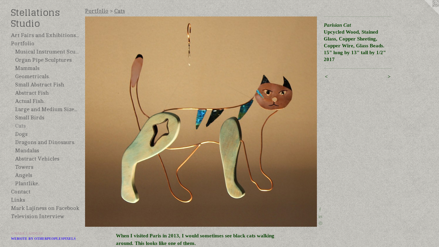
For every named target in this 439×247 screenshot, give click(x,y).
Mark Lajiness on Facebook (45, 208)
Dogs (21, 134)
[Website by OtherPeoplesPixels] (425, 13)
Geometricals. (32, 76)
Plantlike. (27, 183)
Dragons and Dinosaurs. (45, 142)
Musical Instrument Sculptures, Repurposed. (47, 52)
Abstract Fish (32, 93)
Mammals (27, 68)
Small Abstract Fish (39, 85)
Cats (20, 126)
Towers (24, 167)
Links (18, 200)
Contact (21, 192)
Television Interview (37, 216)
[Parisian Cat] (201, 121)
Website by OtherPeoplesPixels (43, 238)
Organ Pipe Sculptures (43, 60)
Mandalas (27, 151)
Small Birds (29, 118)
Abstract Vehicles (37, 159)
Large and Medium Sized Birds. (47, 109)
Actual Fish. (30, 101)
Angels (23, 175)
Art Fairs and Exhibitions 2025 (45, 35)
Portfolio (22, 43)
